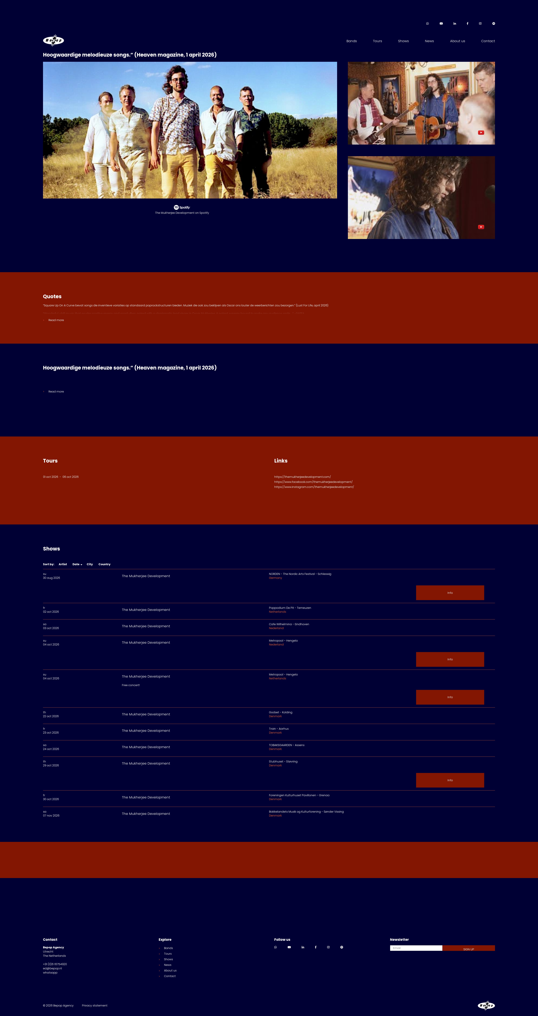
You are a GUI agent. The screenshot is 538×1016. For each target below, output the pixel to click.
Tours (377, 41)
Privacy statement (94, 1005)
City (90, 564)
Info (450, 593)
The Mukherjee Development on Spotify (182, 213)
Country (105, 564)
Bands (351, 41)
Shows (403, 41)
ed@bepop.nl (52, 968)
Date (77, 564)
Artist (63, 564)
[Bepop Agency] (53, 41)
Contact (488, 41)
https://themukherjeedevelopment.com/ (302, 477)
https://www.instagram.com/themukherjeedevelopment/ (314, 487)
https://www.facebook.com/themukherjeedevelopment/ (313, 482)
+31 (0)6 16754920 (55, 964)
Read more (56, 320)
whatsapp (50, 973)
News (429, 41)
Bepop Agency (486, 1005)
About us (457, 41)
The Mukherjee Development (146, 576)
